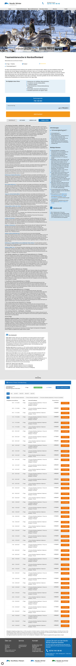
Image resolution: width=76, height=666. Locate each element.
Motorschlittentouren (32, 8)
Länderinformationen (23, 645)
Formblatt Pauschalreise (9, 651)
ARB (6, 648)
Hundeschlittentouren (21, 8)
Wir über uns (7, 645)
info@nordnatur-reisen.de (37, 651)
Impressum (7, 646)
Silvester (55, 8)
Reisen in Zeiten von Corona (10, 650)
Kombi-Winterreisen (66, 9)
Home (10, 8)
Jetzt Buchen (65, 403)
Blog (19, 647)
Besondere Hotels (44, 8)
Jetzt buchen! (38, 114)
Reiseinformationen (22, 646)
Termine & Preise (45, 120)
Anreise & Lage (32, 120)
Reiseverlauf (12, 120)
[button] (2, 663)
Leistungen (22, 120)
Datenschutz (7, 647)
